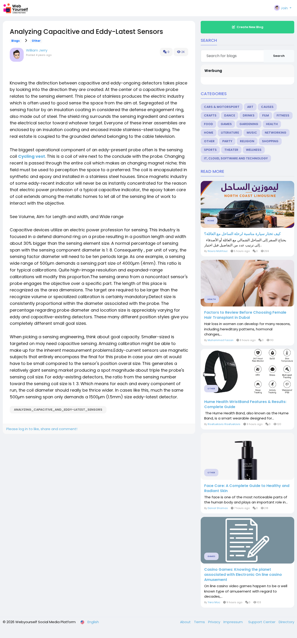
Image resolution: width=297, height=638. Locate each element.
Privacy (214, 621)
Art (250, 107)
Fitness (283, 115)
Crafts (210, 115)
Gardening (248, 124)
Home (208, 132)
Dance (229, 115)
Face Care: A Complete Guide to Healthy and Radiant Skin (246, 488)
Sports (210, 150)
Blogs (15, 41)
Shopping (270, 141)
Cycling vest (31, 156)
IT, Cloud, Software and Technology (236, 158)
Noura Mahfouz (218, 251)
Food (208, 124)
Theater (231, 150)
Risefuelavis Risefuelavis (224, 424)
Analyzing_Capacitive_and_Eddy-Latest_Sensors (58, 409)
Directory (286, 621)
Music (252, 132)
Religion (247, 141)
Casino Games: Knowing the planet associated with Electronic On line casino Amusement (243, 574)
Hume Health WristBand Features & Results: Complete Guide (245, 404)
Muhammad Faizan (220, 340)
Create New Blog (250, 27)
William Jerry (36, 50)
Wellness (253, 150)
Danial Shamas (218, 508)
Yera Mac (214, 602)
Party (227, 141)
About (186, 621)
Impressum (233, 621)
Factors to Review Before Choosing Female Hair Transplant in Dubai (245, 315)
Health (272, 124)
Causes (267, 107)
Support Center (262, 621)
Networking (275, 132)
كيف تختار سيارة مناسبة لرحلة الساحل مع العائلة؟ (242, 233)
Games (226, 124)
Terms (200, 621)
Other (36, 41)
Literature (230, 132)
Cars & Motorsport (221, 107)
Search (279, 56)
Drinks (249, 115)
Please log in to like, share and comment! (41, 428)
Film (265, 115)
